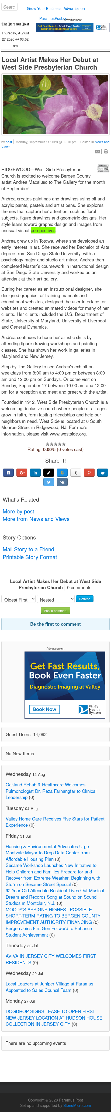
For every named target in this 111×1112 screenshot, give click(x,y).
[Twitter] (48, 482)
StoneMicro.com (77, 1105)
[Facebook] (8, 473)
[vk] (62, 482)
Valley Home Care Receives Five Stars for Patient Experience (55, 821)
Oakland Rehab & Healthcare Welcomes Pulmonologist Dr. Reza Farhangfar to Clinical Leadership (51, 790)
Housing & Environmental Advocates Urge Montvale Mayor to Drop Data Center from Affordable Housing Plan (48, 852)
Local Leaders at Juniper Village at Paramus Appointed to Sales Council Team (49, 986)
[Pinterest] (89, 473)
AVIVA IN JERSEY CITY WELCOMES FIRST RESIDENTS (51, 959)
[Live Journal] (48, 473)
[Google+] (21, 473)
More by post (18, 511)
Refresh (85, 598)
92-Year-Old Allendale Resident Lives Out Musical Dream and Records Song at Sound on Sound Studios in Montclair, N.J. (55, 896)
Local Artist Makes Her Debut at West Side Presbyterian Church (49, 63)
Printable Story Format (30, 557)
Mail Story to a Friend (28, 549)
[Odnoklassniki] (75, 473)
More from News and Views (36, 519)
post (9, 141)
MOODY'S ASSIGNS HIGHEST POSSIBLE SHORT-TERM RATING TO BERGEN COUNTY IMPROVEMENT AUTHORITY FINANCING (53, 915)
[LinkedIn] (35, 473)
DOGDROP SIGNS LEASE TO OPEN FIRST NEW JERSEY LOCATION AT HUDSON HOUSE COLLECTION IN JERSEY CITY (54, 1017)
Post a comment (55, 610)
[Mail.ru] (62, 473)
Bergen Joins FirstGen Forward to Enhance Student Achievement (49, 931)
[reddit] (102, 473)
